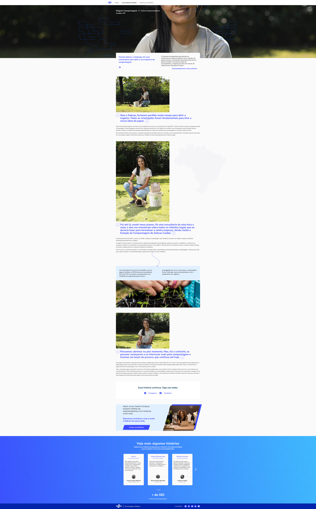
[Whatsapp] (185, 506)
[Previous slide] (120, 469)
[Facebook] (189, 506)
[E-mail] (198, 506)
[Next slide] (195, 469)
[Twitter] (192, 506)
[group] (134, 469)
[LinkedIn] (195, 506)
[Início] (110, 2)
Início (117, 3)
